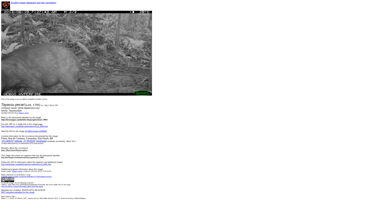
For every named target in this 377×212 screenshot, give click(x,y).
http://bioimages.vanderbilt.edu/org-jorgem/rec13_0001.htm (26, 164)
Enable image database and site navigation (33, 2)
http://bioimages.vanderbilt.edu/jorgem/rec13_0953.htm (24, 126)
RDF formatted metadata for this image (17, 192)
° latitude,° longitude (23, 141)
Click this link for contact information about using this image (22, 186)
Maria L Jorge (24, 113)
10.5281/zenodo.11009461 (36, 131)
